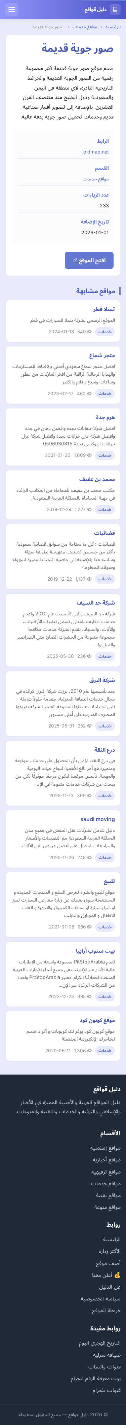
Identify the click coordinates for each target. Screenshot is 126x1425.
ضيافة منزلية (107, 1354)
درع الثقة (104, 749)
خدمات (105, 331)
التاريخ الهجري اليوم (100, 1342)
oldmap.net (96, 152)
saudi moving (97, 819)
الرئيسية (113, 26)
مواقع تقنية (108, 1195)
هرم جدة (105, 417)
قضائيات (104, 533)
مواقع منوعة (107, 1206)
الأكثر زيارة (110, 1251)
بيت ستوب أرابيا (95, 950)
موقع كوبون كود (97, 1020)
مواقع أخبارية (107, 1159)
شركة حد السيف (96, 602)
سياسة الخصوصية (101, 1298)
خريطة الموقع (106, 1310)
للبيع (109, 881)
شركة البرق (102, 680)
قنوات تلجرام (107, 1390)
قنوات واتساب (104, 1366)
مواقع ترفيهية (106, 1171)
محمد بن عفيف (97, 479)
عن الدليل (110, 1286)
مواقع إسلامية (105, 1147)
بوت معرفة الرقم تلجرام (96, 1378)
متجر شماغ (102, 355)
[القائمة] (11, 9)
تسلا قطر (104, 309)
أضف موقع (108, 1263)
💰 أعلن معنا (106, 1274)
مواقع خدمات (85, 26)
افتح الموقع (92, 260)
